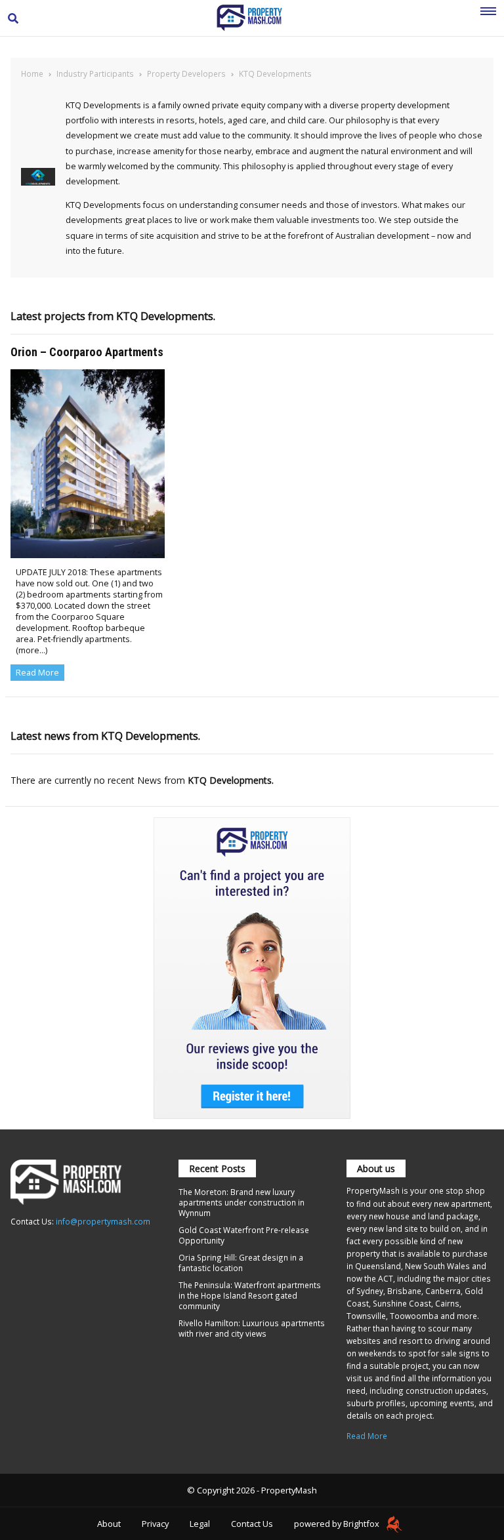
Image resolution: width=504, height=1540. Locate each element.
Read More (37, 672)
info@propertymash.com (103, 1221)
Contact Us (252, 1524)
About (109, 1524)
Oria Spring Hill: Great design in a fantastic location (240, 1262)
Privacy (155, 1524)
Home (32, 73)
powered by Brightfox (337, 1524)
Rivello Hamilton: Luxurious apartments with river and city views (251, 1328)
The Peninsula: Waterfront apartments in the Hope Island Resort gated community (249, 1295)
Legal (200, 1524)
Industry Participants (95, 73)
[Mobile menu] (488, 18)
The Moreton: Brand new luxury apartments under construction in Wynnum (241, 1202)
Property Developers (186, 73)
